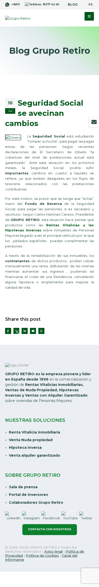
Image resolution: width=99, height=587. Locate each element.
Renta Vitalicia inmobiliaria (34, 432)
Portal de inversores (28, 494)
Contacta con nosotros (49, 529)
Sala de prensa (23, 487)
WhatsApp (41, 331)
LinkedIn (25, 331)
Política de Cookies (42, 555)
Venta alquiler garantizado (34, 455)
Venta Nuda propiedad (31, 440)
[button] (89, 16)
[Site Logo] (17, 18)
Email (33, 331)
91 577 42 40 (51, 4)
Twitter (16, 331)
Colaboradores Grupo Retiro (36, 502)
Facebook (8, 331)
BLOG (73, 4)
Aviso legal (53, 551)
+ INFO (15, 4)
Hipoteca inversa (25, 447)
